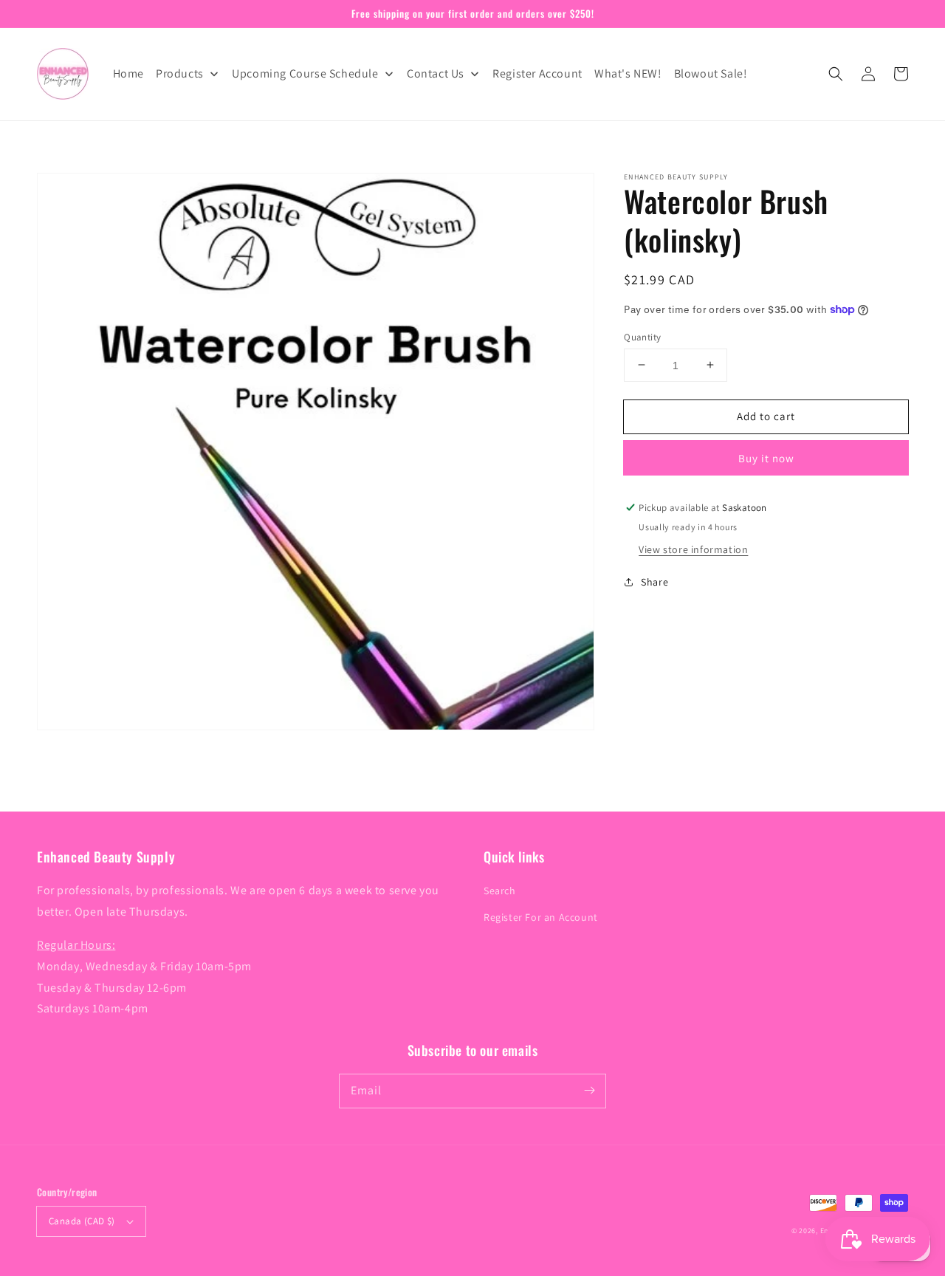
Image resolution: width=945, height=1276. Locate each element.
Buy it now (766, 458)
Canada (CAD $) (82, 1221)
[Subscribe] (589, 1090)
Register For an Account (541, 917)
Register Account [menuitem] (537, 73)
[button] (835, 74)
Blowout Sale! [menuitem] (711, 73)
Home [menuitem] (128, 73)
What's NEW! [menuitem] (628, 73)
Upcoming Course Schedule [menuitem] (305, 73)
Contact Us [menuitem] (435, 73)
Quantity (642, 336)
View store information (693, 548)
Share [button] (654, 581)
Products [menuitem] (180, 73)
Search (500, 890)
